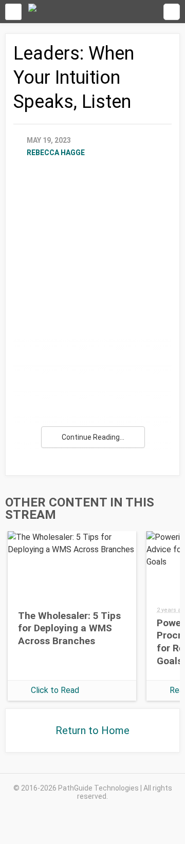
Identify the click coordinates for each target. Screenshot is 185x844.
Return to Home (92, 730)
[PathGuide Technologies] (32, 11)
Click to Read (55, 690)
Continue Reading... (93, 437)
